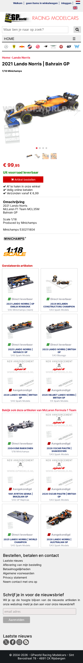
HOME (9, 39)
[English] (75, 8)
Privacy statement (15, 577)
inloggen (66, 3)
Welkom (17, 3)
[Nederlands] (78, 2)
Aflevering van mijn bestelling (22, 564)
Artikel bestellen (24, 179)
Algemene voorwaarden (18, 573)
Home (6, 57)
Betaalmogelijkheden (16, 569)
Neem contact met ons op (20, 581)
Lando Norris (21, 57)
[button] (36, 148)
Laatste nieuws (13, 560)
